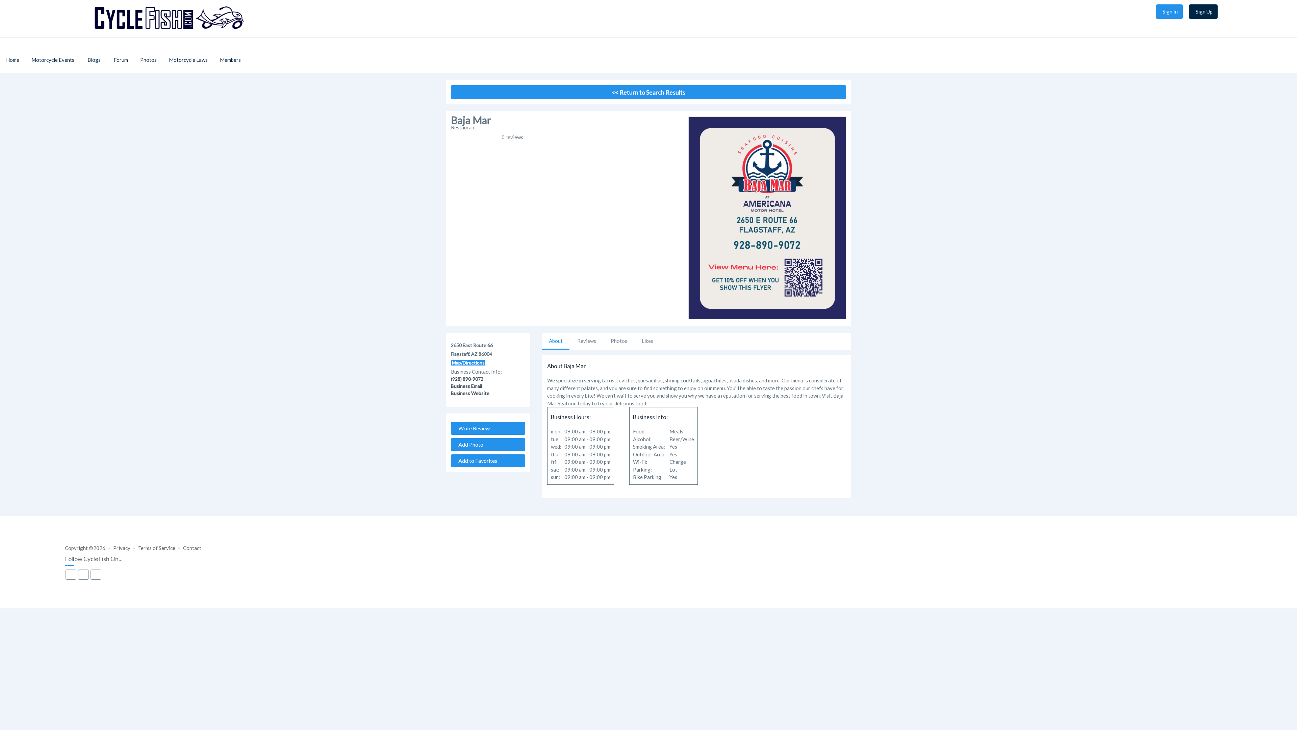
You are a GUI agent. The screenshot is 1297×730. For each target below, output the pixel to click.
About (556, 341)
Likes (647, 341)
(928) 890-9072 (467, 379)
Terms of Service (156, 548)
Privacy (121, 548)
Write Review (472, 428)
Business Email (466, 386)
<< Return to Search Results (648, 92)
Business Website (470, 393)
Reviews (586, 341)
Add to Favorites (476, 460)
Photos (619, 341)
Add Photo (469, 444)
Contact (192, 548)
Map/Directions (468, 363)
